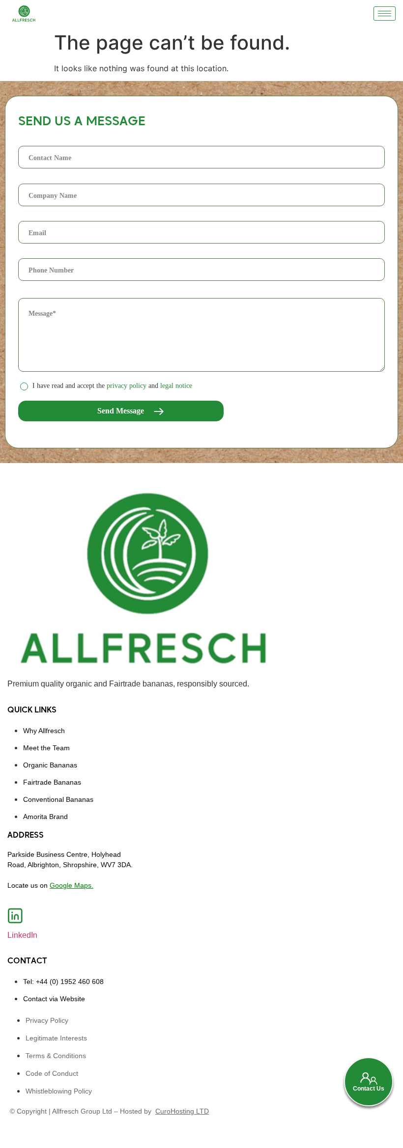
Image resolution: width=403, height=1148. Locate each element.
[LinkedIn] (15, 916)
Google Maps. (71, 885)
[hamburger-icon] (385, 13)
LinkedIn (22, 935)
